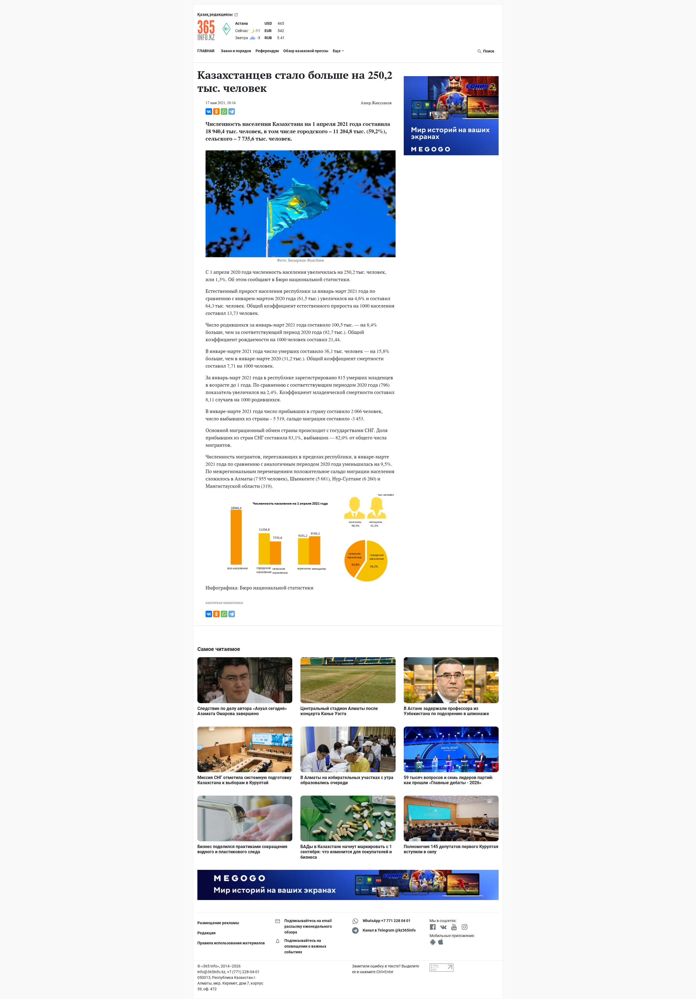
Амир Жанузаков (376, 102)
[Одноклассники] (216, 111)
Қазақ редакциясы (215, 14)
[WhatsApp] (224, 111)
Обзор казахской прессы (305, 51)
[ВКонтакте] (209, 111)
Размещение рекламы (218, 923)
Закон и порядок (236, 51)
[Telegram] (231, 111)
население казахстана (224, 602)
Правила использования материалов (231, 943)
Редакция (206, 933)
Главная (205, 51)
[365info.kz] (209, 30)
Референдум (267, 51)
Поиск (488, 51)
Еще (337, 51)
